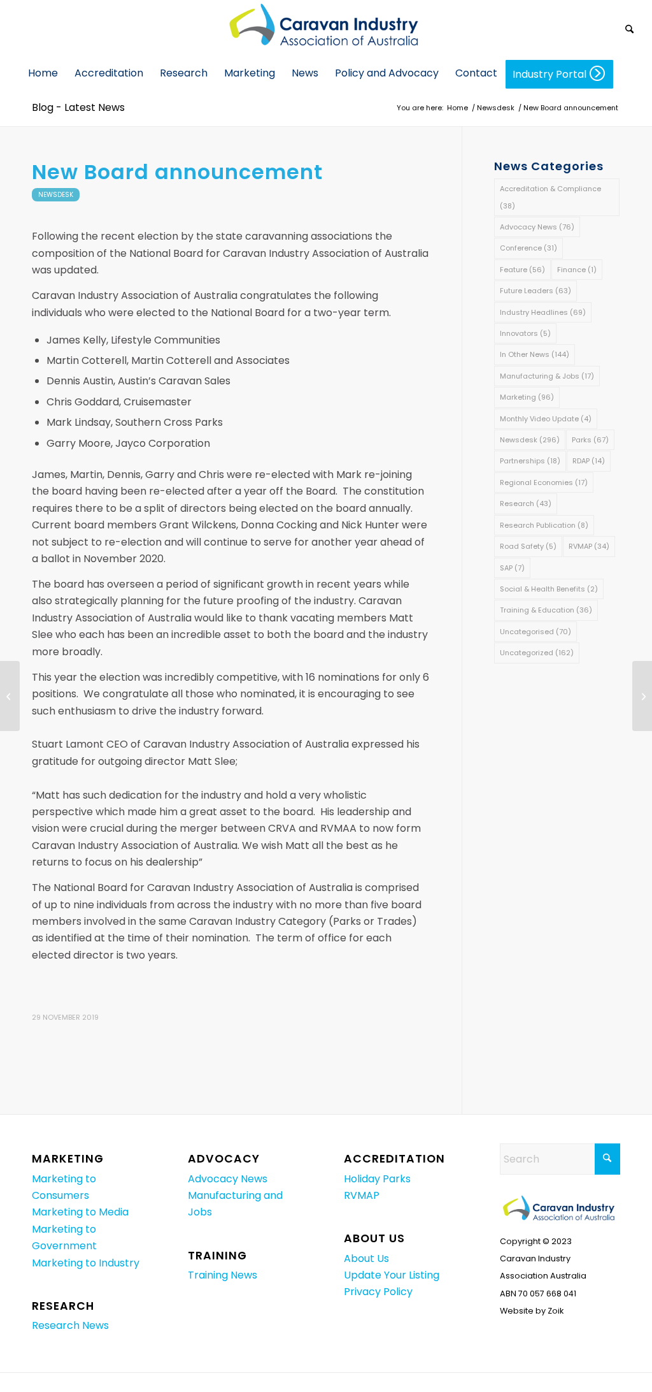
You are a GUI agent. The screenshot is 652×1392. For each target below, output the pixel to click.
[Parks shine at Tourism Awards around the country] (10, 696)
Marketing (527, 397)
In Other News (534, 354)
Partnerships (530, 461)
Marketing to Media (80, 1212)
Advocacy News (537, 227)
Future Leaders (535, 291)
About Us (366, 1258)
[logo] (326, 29)
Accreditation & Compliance (550, 197)
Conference (528, 248)
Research (525, 503)
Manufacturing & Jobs (547, 376)
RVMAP (589, 546)
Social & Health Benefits (549, 589)
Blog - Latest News (78, 107)
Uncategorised (535, 632)
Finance (577, 270)
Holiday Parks (377, 1178)
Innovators (525, 333)
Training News (222, 1275)
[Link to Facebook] (591, 28)
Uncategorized (537, 653)
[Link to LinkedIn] (610, 28)
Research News (70, 1325)
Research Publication (544, 525)
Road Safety (528, 546)
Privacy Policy (378, 1291)
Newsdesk (55, 194)
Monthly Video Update (546, 419)
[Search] (629, 30)
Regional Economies (544, 482)
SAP (512, 568)
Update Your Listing (391, 1275)
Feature (522, 270)
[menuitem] (629, 28)
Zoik (555, 1310)
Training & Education (546, 610)
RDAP (588, 461)
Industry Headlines (543, 312)
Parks (590, 440)
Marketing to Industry (85, 1263)
